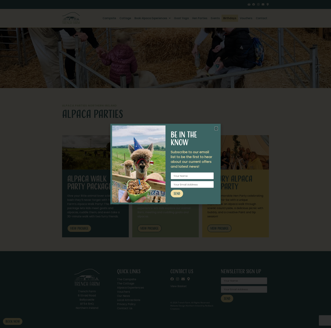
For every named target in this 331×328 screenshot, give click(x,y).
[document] (165, 164)
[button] (216, 128)
